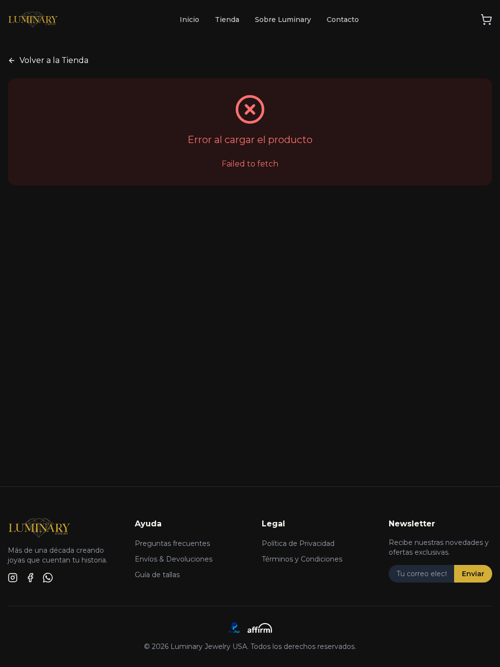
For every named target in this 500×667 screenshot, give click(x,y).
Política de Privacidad (298, 543)
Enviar (473, 573)
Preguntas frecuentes (172, 543)
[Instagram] (13, 578)
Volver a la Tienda (54, 60)
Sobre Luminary (283, 19)
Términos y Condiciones (302, 559)
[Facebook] (30, 578)
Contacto (343, 19)
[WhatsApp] (48, 578)
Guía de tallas (157, 574)
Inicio (189, 19)
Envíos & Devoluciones (173, 559)
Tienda (227, 19)
